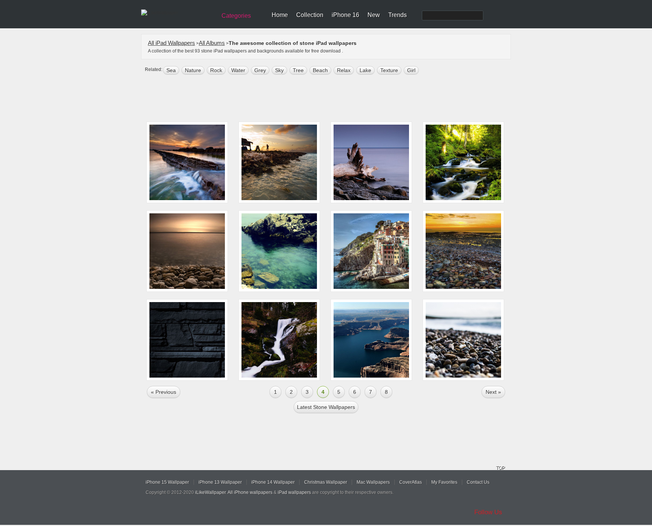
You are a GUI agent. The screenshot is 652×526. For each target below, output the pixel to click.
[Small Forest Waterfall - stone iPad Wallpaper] (279, 340)
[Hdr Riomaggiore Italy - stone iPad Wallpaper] (371, 251)
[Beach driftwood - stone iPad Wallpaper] (371, 162)
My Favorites (444, 482)
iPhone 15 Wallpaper (167, 482)
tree (298, 70)
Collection (309, 15)
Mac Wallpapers (373, 482)
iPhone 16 (345, 15)
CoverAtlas (410, 482)
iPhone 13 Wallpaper (220, 482)
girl (411, 70)
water (238, 70)
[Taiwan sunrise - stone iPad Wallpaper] (187, 162)
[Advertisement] (331, 99)
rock (216, 70)
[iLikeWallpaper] (178, 12)
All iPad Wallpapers (171, 43)
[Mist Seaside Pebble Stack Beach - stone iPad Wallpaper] (187, 251)
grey (260, 70)
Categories (236, 15)
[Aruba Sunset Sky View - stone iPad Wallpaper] (279, 162)
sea (171, 70)
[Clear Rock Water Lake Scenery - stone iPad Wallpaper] (279, 251)
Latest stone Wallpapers (326, 407)
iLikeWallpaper (210, 492)
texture (389, 70)
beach (320, 70)
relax (344, 70)
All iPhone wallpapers (250, 492)
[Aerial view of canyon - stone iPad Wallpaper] (371, 340)
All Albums (212, 43)
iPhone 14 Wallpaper (273, 482)
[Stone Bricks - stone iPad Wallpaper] (187, 340)
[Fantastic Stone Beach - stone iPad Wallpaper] (463, 251)
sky (279, 70)
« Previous (163, 392)
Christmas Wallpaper (325, 482)
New (374, 15)
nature (193, 70)
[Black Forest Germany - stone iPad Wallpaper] (463, 162)
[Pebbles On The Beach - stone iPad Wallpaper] (463, 340)
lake (365, 70)
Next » (493, 392)
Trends (397, 15)
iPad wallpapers (294, 492)
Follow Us (488, 512)
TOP (500, 467)
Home (280, 15)
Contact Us (478, 482)
